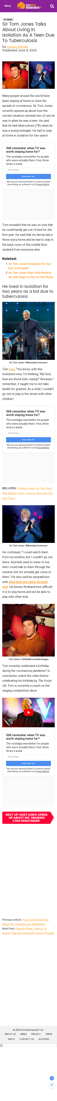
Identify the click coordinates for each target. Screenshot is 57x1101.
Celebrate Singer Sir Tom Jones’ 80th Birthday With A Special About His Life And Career (27, 493)
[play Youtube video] (28, 712)
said (12, 369)
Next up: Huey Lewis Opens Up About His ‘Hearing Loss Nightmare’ (27, 818)
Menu (8, 5)
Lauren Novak (17, 47)
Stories (8, 19)
